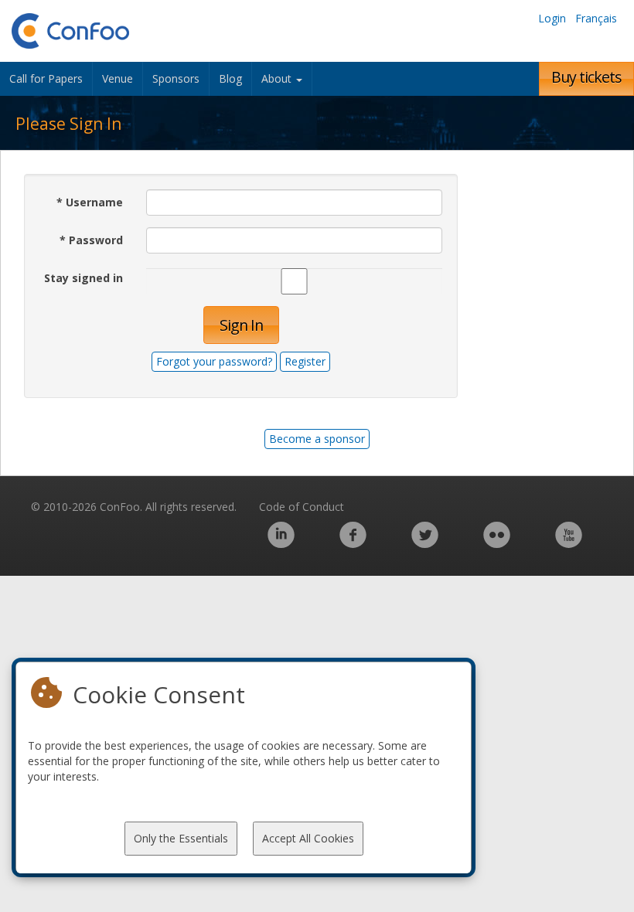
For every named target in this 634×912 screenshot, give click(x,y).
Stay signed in (83, 278)
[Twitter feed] (424, 543)
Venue (117, 78)
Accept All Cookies (308, 838)
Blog (230, 78)
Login (552, 18)
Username (89, 202)
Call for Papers (46, 78)
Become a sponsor (317, 438)
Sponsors (175, 78)
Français (596, 18)
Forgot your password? (214, 361)
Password (91, 240)
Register (305, 361)
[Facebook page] (353, 543)
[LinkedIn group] (281, 543)
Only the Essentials (181, 838)
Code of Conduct (301, 506)
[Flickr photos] (496, 543)
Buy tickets (586, 76)
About (278, 78)
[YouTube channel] (568, 543)
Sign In (241, 325)
